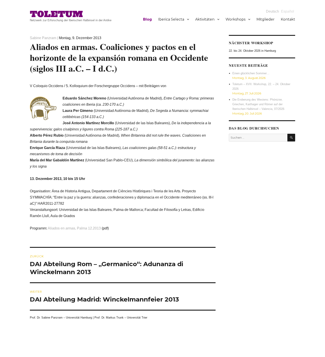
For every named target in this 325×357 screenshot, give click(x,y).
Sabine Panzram (43, 38)
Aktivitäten (204, 19)
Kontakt (288, 19)
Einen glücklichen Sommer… (251, 73)
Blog (147, 19)
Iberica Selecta (171, 19)
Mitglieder (265, 19)
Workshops (235, 19)
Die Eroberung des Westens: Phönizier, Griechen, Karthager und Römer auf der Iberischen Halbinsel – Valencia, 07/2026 (258, 104)
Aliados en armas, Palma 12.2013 (74, 228)
